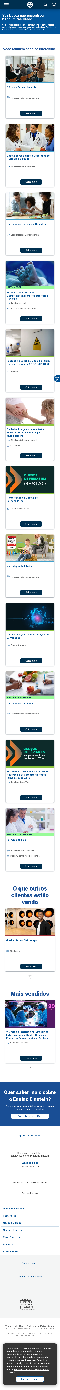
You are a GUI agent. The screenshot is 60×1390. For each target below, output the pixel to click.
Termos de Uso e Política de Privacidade (30, 1326)
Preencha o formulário (30, 1116)
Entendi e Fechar (30, 1379)
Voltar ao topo (31, 1135)
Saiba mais (31, 113)
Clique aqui (25, 1299)
